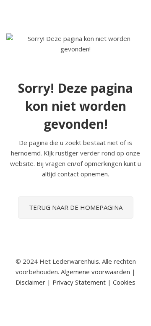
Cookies (124, 282)
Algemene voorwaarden (95, 271)
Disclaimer (30, 282)
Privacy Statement (79, 282)
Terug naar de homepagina (75, 207)
